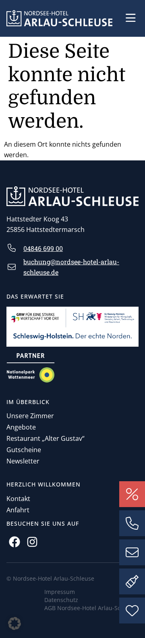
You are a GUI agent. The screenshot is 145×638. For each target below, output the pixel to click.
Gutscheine (23, 450)
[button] (131, 18)
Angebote (21, 427)
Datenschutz (61, 600)
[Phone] (132, 523)
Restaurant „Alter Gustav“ (45, 438)
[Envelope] (132, 552)
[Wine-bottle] (132, 581)
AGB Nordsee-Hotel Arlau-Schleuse (91, 608)
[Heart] (132, 610)
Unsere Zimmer (30, 416)
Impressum (59, 592)
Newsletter (22, 461)
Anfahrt (17, 510)
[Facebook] (14, 542)
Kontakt (18, 499)
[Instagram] (32, 542)
